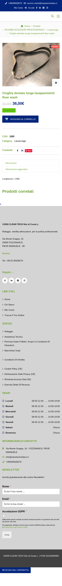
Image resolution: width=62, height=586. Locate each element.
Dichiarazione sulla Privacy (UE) (20, 374)
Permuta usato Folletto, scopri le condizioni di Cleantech (27, 343)
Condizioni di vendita (15, 359)
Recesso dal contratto (15, 570)
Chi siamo (9, 304)
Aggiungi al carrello (23, 119)
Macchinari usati (12, 350)
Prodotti (36, 26)
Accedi (31, 8)
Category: (7, 141)
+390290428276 (15, 3)
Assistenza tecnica (14, 337)
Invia (7, 535)
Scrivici (6, 253)
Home (27, 26)
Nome (6, 486)
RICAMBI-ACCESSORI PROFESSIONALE (25, 30)
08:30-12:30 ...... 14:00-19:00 (46, 401)
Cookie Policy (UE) (13, 369)
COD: (5, 136)
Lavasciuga (52, 30)
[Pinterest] (18, 280)
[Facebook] (5, 280)
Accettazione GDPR (14, 511)
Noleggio (9, 331)
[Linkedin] (11, 280)
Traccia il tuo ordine (14, 315)
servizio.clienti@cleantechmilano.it (42, 3)
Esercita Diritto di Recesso (17, 384)
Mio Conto (18, 8)
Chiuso (56, 427)
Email (6, 499)
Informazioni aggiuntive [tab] (16, 169)
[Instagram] (24, 280)
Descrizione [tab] (11, 163)
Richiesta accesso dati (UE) (18, 379)
